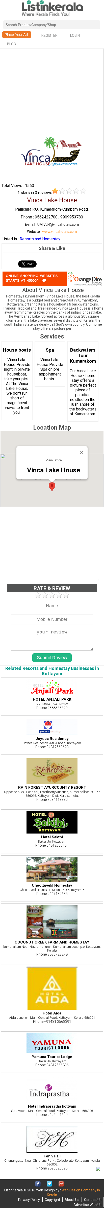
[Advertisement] (52, 85)
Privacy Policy (29, 1200)
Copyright (52, 1200)
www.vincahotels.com (59, 232)
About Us (72, 1200)
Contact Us (92, 1200)
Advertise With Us (87, 1205)
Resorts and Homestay (40, 239)
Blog (11, 44)
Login (75, 35)
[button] (52, 487)
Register (49, 35)
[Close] (81, 452)
